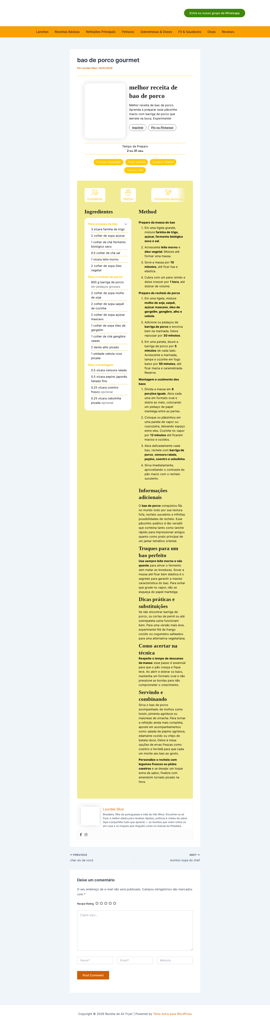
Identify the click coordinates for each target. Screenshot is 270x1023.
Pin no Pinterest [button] (162, 127)
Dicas (212, 32)
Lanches (42, 32)
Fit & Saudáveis (189, 32)
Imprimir (137, 127)
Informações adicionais (168, 198)
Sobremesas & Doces (156, 32)
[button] (214, 13)
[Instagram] (86, 835)
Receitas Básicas (67, 32)
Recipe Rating (85, 903)
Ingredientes (94, 198)
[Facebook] (80, 835)
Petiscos (128, 32)
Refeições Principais (101, 32)
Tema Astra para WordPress (172, 1014)
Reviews (228, 32)
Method (128, 198)
